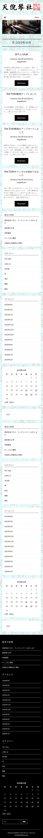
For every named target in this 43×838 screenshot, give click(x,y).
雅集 (6, 284)
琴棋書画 (7, 233)
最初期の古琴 (9, 228)
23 (36, 390)
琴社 (6, 279)
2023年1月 (8, 320)
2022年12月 (9, 325)
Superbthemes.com (21, 835)
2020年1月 (8, 360)
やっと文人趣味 (10, 238)
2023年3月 (8, 310)
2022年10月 (9, 335)
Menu (37, 17)
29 (31, 394)
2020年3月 (8, 350)
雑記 (6, 289)
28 (26, 394)
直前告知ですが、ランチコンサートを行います (18, 648)
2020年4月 (8, 345)
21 (26, 390)
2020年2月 (8, 355)
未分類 (6, 269)
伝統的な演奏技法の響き (13, 243)
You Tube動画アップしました (21, 93)
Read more (21, 83)
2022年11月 (9, 330)
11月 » (11, 402)
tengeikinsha (21, 62)
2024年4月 (8, 305)
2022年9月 (8, 340)
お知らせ (7, 264)
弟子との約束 (21, 54)
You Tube (7, 259)
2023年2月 (8, 315)
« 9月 (6, 402)
